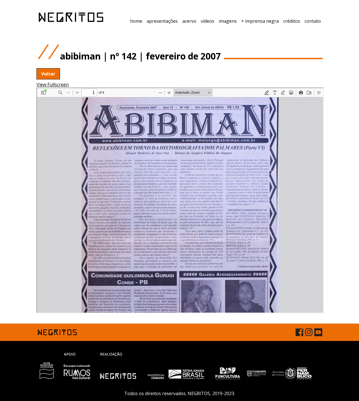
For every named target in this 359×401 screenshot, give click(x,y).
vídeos (207, 21)
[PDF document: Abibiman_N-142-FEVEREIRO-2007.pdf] (180, 200)
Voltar (48, 74)
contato (313, 21)
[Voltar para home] (70, 17)
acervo (189, 21)
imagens (228, 21)
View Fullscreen (52, 84)
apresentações (162, 21)
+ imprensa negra (260, 21)
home (136, 21)
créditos (291, 21)
